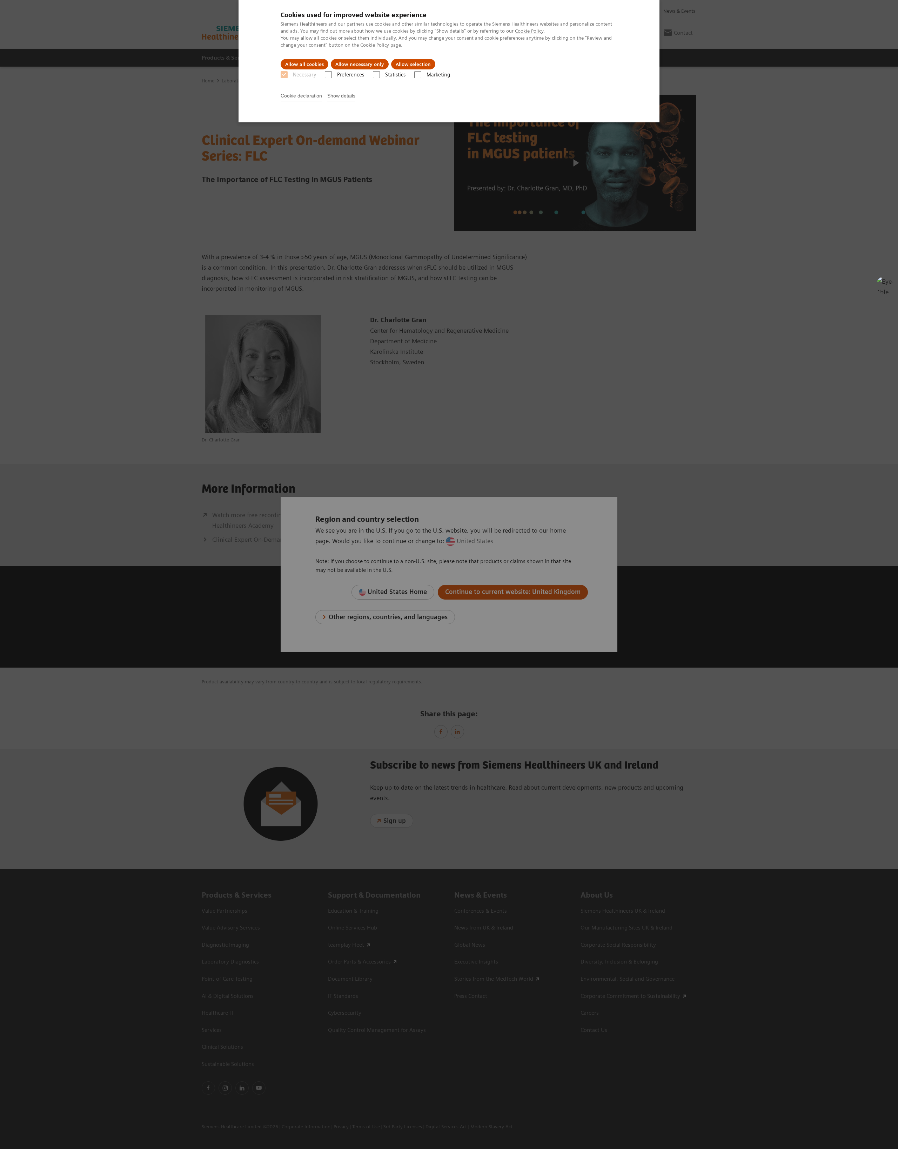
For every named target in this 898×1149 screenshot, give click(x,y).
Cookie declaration (301, 96)
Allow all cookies (304, 64)
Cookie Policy (529, 31)
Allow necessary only (359, 64)
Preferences (350, 75)
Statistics (395, 75)
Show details (341, 96)
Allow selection (413, 64)
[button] (885, 285)
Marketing (438, 75)
